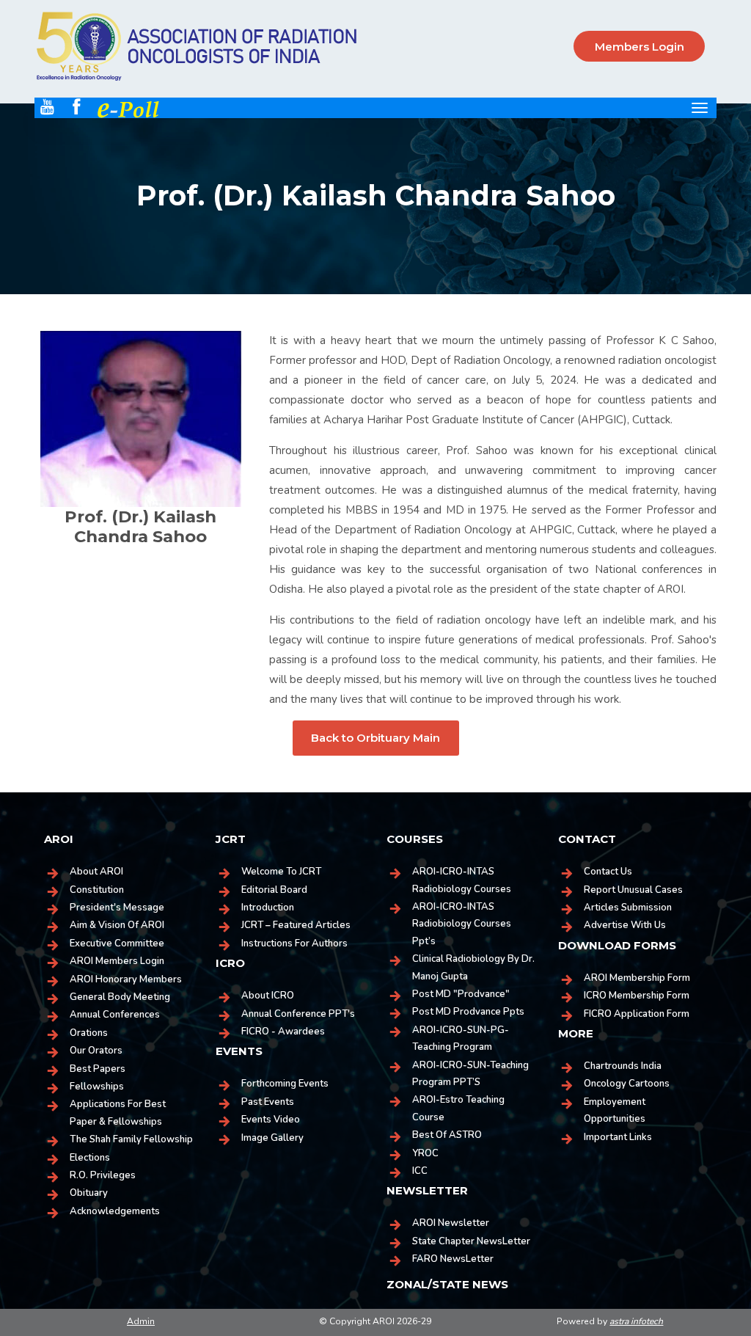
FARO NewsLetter (453, 1259)
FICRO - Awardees (283, 1031)
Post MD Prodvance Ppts (468, 1011)
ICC (420, 1171)
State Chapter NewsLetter (471, 1241)
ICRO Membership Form (636, 995)
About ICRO (267, 995)
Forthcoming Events (285, 1083)
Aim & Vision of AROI (117, 925)
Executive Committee (117, 943)
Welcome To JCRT (281, 871)
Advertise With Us (625, 925)
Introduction (267, 907)
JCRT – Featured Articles (296, 925)
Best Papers (97, 1069)
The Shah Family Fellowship (131, 1139)
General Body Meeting (120, 997)
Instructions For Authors (294, 943)
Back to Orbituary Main (375, 738)
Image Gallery (272, 1138)
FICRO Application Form (636, 1014)
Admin (141, 1321)
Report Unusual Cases (633, 890)
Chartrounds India (623, 1066)
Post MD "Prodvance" (461, 994)
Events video (270, 1119)
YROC (425, 1153)
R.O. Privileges (103, 1175)
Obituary (89, 1193)
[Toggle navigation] (700, 108)
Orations (89, 1033)
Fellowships (97, 1086)
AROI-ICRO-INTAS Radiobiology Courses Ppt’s (461, 924)
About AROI (96, 871)
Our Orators (96, 1050)
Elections (90, 1157)
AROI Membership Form (637, 978)
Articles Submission (628, 907)
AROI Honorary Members (126, 979)
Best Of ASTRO (447, 1135)
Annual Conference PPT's (298, 1014)
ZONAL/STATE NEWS (447, 1284)
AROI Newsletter (450, 1223)
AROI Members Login (117, 961)
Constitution (97, 890)
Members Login (639, 47)
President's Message (117, 907)
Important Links (618, 1137)
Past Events (267, 1102)
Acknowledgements (115, 1211)
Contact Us (608, 871)
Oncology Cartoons (627, 1083)
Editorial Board (274, 890)
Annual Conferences (115, 1014)
